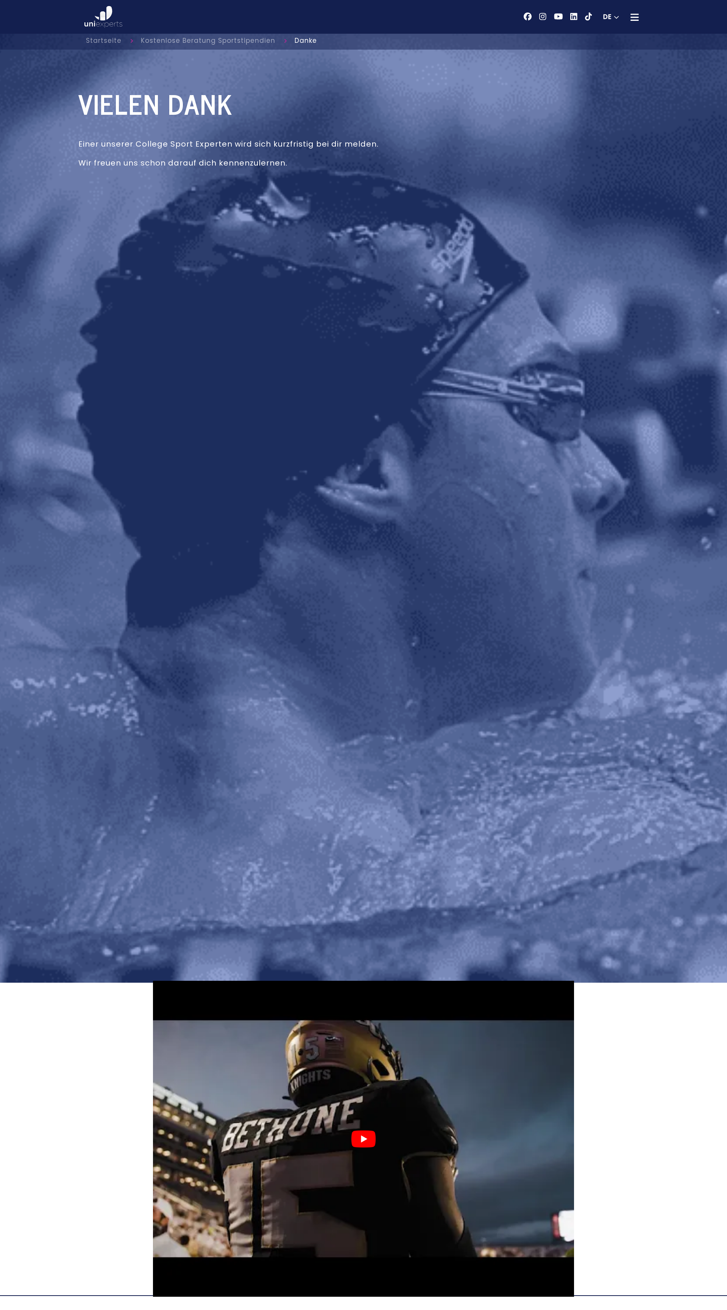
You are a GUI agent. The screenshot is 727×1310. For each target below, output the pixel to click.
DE (607, 16)
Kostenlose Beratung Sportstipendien (208, 40)
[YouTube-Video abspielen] (363, 1139)
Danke (306, 40)
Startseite (104, 40)
